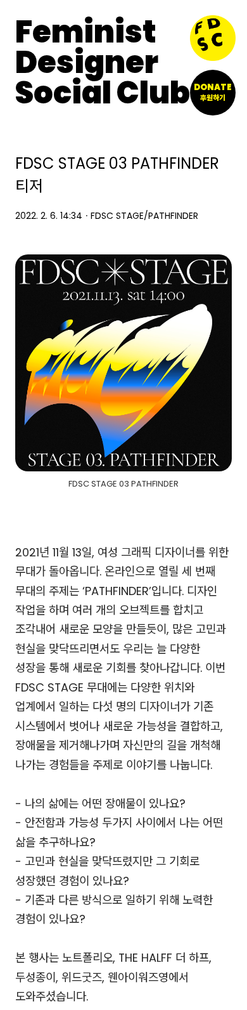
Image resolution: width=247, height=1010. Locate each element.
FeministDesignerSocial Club (102, 62)
